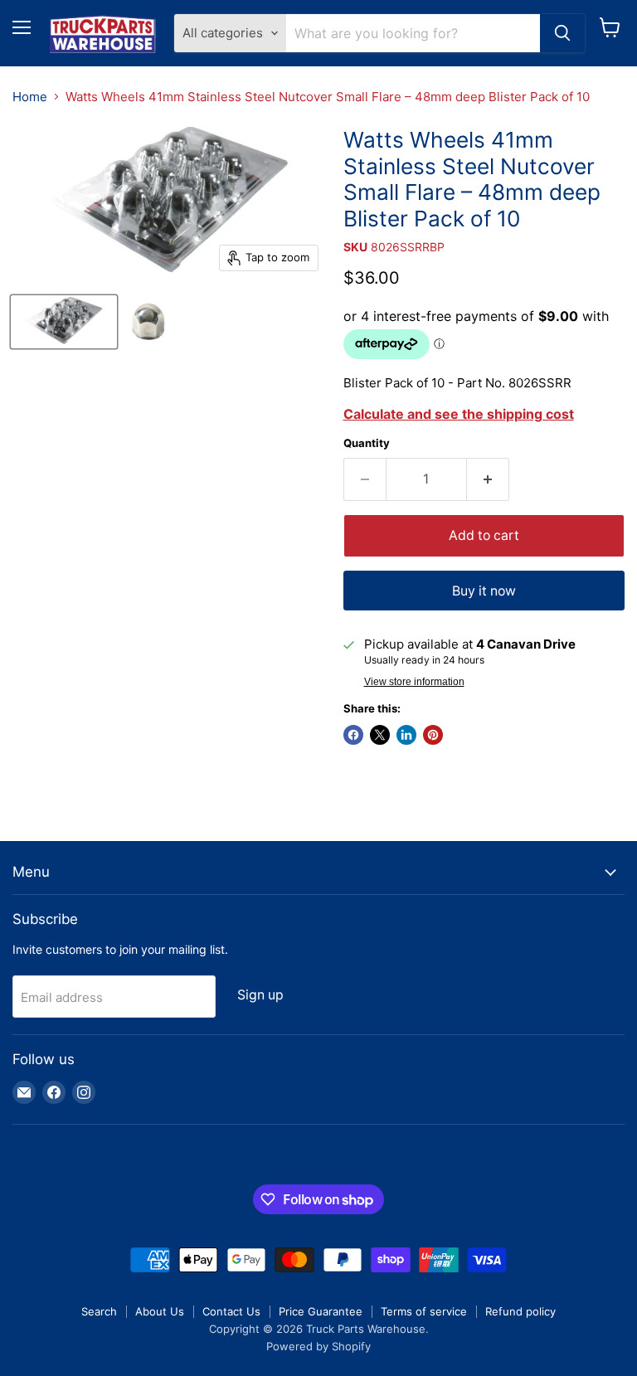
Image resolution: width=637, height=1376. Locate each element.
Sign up (260, 995)
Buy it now (484, 591)
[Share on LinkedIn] (406, 735)
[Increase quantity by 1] (488, 479)
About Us (159, 1311)
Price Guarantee (320, 1311)
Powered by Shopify (318, 1346)
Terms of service (424, 1311)
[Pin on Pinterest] (433, 735)
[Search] (562, 33)
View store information (414, 682)
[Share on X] (380, 735)
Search (99, 1311)
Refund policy (520, 1311)
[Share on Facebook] (353, 735)
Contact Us (231, 1311)
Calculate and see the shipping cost (458, 413)
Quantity (366, 443)
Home (29, 97)
